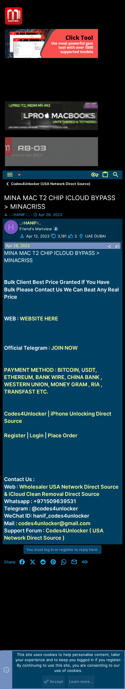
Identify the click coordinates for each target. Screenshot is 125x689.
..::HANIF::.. (19, 214)
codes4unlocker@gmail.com (54, 523)
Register (15, 435)
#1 (117, 246)
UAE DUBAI (95, 236)
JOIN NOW (64, 348)
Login (37, 435)
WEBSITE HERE (39, 319)
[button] (10, 175)
